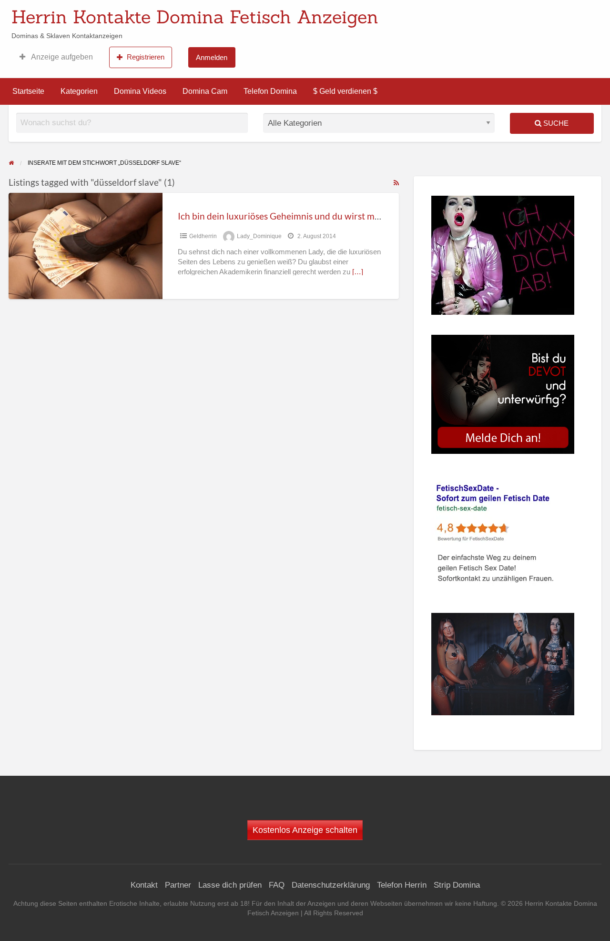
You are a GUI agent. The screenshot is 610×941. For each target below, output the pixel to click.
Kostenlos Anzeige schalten (305, 830)
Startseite (28, 91)
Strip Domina (457, 885)
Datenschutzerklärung (331, 885)
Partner (178, 885)
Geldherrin (203, 236)
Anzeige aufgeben (61, 57)
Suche (555, 123)
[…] (357, 272)
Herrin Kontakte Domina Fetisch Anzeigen (194, 16)
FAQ (277, 885)
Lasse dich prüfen (230, 885)
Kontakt (144, 885)
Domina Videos (140, 91)
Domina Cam (205, 91)
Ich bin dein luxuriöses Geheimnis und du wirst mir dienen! (296, 215)
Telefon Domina (270, 91)
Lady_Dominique (259, 236)
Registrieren (145, 57)
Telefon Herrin (402, 885)
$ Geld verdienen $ (345, 91)
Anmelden (211, 57)
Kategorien (79, 91)
